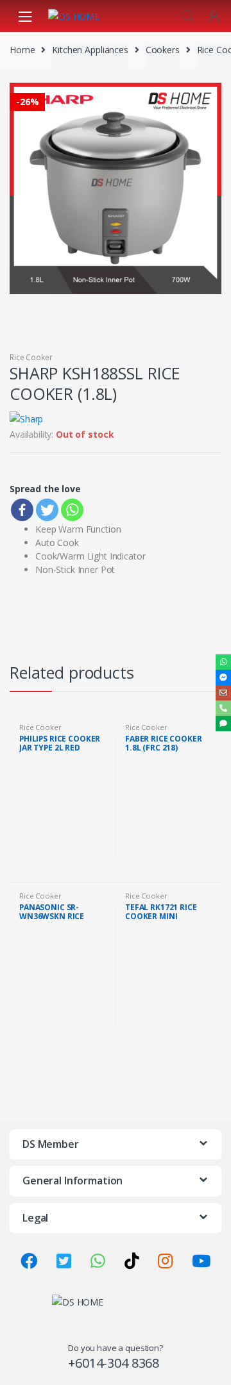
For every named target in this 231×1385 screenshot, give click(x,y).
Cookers (163, 50)
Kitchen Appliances (90, 50)
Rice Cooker (31, 357)
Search (187, 16)
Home (22, 50)
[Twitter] (47, 510)
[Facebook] (22, 510)
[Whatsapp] (72, 510)
